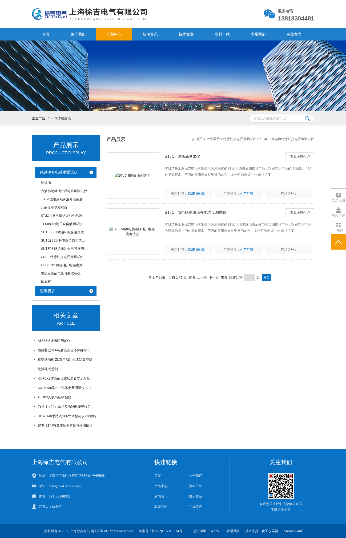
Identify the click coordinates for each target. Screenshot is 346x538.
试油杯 (46, 281)
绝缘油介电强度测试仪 (59, 172)
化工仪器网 (270, 531)
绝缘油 (46, 183)
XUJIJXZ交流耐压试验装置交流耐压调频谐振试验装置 (67, 378)
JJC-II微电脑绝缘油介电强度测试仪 (64, 199)
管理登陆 (233, 531)
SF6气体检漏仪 (59, 118)
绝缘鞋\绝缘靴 (48, 369)
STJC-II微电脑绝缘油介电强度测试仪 (64, 216)
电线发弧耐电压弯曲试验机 (60, 273)
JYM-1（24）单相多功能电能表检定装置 (67, 407)
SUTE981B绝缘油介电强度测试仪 (64, 249)
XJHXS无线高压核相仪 (54, 397)
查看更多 (47, 291)
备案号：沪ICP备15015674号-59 (163, 531)
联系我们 (258, 34)
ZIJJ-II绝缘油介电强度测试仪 (62, 257)
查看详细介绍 (300, 156)
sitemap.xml (293, 531)
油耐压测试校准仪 (54, 207)
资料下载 (222, 34)
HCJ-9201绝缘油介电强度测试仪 (64, 265)
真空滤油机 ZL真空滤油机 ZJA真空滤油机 (67, 359)
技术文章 (186, 34)
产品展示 (213, 139)
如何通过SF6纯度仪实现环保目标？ (64, 350)
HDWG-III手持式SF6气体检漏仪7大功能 (67, 416)
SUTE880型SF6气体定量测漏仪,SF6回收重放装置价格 (67, 388)
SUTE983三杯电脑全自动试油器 (64, 240)
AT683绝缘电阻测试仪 (54, 341)
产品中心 (114, 34)
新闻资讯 (150, 34)
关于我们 (78, 34)
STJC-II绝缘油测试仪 (182, 156)
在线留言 (294, 34)
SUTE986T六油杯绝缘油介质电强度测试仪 (64, 232)
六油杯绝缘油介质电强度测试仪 (64, 191)
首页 (46, 34)
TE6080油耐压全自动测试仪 (61, 224)
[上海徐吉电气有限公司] (118, 14)
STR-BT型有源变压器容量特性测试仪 (65, 425)
